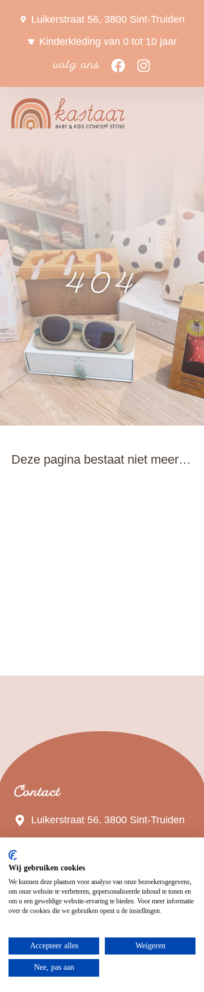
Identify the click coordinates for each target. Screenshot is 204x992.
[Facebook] (118, 66)
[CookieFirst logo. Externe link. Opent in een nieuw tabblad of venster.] (12, 855)
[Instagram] (144, 66)
